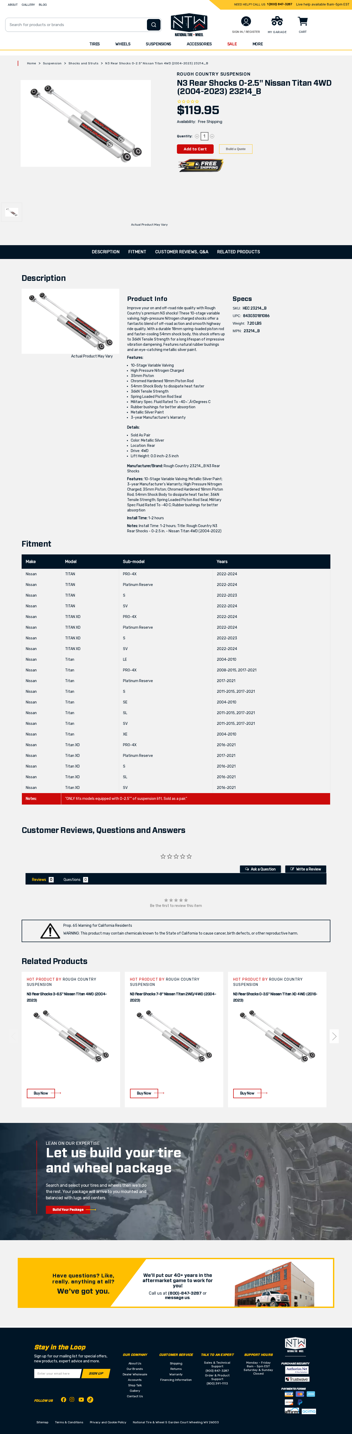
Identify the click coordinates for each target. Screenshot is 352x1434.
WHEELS (122, 44)
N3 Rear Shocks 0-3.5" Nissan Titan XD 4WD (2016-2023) (275, 997)
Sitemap (42, 1422)
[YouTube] (81, 1400)
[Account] (246, 21)
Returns (176, 1369)
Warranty (176, 1374)
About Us (134, 1363)
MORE (257, 44)
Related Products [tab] (238, 251)
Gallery (135, 1391)
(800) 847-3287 (217, 1371)
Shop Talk (135, 1385)
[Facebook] (63, 1400)
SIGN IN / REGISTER (246, 32)
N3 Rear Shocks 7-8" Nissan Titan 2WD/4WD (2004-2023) (173, 997)
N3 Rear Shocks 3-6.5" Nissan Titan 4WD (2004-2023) (67, 997)
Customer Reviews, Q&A (182, 251)
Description (106, 251)
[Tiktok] (90, 1400)
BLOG (43, 5)
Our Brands (135, 1369)
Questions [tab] (72, 879)
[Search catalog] (153, 24)
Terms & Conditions (69, 1422)
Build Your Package (68, 1209)
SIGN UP (95, 1373)
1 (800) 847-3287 (279, 4)
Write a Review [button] (308, 869)
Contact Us (135, 1396)
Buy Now (41, 1093)
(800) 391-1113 (217, 1383)
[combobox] (83, 25)
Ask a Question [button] (263, 869)
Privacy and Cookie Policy (108, 1422)
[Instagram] (72, 1401)
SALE (232, 44)
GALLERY (28, 5)
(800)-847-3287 (185, 1293)
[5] (13, 1036)
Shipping (176, 1363)
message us (177, 1298)
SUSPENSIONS (158, 44)
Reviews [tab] (39, 879)
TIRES (94, 44)
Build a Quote (236, 149)
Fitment (137, 251)
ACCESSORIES (199, 44)
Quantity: (184, 136)
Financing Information (176, 1380)
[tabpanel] (70, 1039)
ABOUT (13, 5)
